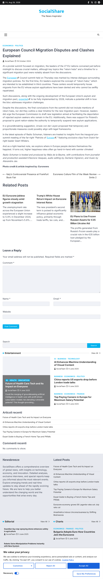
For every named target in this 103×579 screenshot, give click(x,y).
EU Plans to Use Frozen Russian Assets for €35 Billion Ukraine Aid (83, 220)
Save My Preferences (86, 574)
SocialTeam (9, 61)
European (12, 77)
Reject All (50, 566)
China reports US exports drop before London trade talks (28, 427)
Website (7, 311)
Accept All (83, 566)
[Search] (98, 35)
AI (7, 380)
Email (57, 298)
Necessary (8, 573)
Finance (80, 394)
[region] (51, 563)
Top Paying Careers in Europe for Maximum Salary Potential (72, 398)
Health (13, 380)
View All (95, 353)
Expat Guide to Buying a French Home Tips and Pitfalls (27, 436)
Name (6, 298)
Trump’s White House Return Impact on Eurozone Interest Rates (51, 199)
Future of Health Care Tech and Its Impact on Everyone (24, 385)
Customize (18, 566)
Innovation (23, 380)
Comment (8, 262)
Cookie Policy (68, 560)
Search (6, 341)
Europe (50, 137)
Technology (74, 359)
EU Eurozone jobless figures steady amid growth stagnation (14, 199)
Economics (8, 46)
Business (62, 359)
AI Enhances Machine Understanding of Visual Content (27, 422)
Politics (19, 46)
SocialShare (51, 11)
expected (23, 99)
